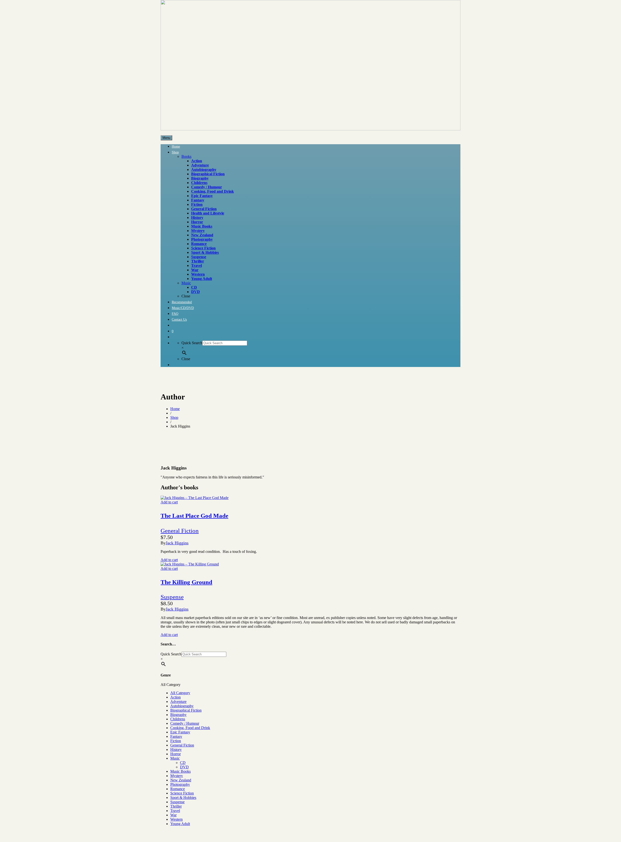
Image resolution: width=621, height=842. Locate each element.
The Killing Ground (186, 582)
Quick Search (191, 343)
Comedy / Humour (184, 723)
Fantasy (176, 736)
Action (175, 697)
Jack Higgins (177, 542)
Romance (177, 789)
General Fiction (180, 530)
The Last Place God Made (194, 515)
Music (175, 758)
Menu (166, 138)
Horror (175, 754)
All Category (180, 693)
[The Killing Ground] (190, 564)
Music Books (180, 771)
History (176, 749)
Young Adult (180, 824)
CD (183, 763)
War (173, 815)
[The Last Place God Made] (195, 498)
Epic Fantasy (180, 732)
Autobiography (182, 706)
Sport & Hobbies (183, 797)
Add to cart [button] (169, 502)
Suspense (172, 597)
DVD (184, 767)
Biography (178, 715)
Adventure (178, 701)
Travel (175, 811)
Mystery (176, 776)
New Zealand (180, 780)
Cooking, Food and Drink (190, 728)
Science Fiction (182, 793)
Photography (180, 784)
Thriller (176, 806)
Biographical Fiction (186, 710)
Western (176, 819)
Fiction (175, 741)
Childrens (177, 719)
